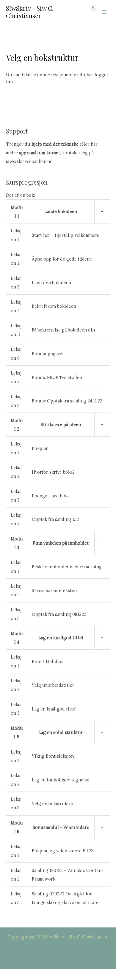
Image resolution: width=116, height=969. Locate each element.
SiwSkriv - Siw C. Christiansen (30, 12)
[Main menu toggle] (104, 12)
